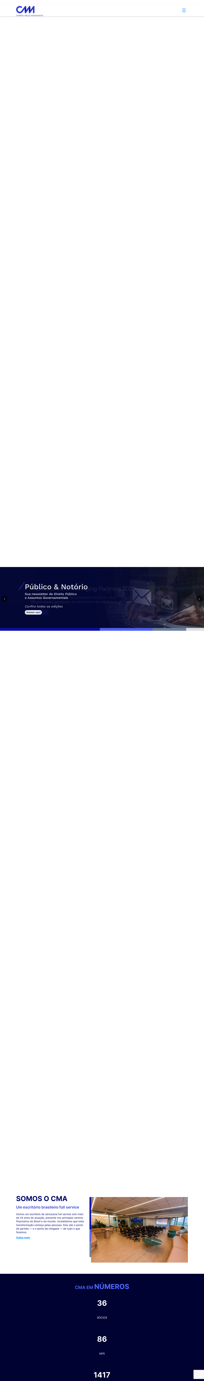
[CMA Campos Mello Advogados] (29, 6)
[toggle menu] (184, 6)
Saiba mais (23, 1237)
